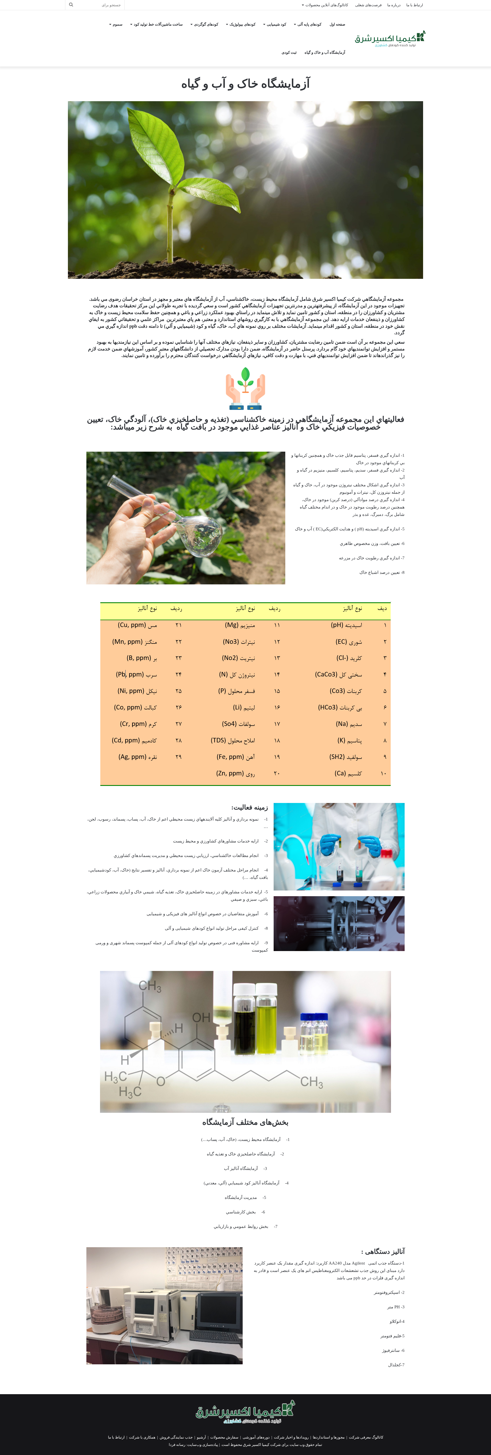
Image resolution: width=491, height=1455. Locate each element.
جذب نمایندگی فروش (176, 1437)
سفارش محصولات (224, 1437)
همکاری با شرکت (142, 1437)
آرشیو (201, 1437)
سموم (117, 24)
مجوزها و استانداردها (329, 1437)
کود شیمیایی (276, 24)
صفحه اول (337, 24)
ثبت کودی (289, 52)
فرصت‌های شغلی (368, 5)
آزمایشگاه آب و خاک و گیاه (325, 52)
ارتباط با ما (414, 5)
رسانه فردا (177, 1444)
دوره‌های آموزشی (256, 1437)
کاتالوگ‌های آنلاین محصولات (326, 5)
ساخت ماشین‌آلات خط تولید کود (158, 24)
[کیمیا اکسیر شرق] (390, 38)
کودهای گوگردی (206, 24)
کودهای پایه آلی (309, 24)
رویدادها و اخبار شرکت (291, 1437)
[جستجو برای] (71, 5)
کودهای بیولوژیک (242, 24)
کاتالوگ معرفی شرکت (366, 1437)
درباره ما (394, 5)
